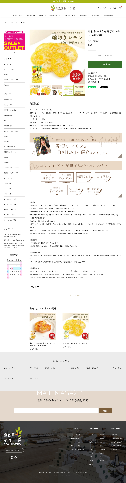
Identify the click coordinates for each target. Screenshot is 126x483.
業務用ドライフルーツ (11, 80)
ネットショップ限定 (10, 220)
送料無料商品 (8, 126)
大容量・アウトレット (77, 449)
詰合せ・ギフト (55, 15)
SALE (5, 120)
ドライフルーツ (18, 15)
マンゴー (102, 453)
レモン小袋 (7, 194)
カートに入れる (105, 64)
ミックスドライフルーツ (11, 167)
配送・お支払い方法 (45, 472)
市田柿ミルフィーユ (10, 152)
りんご (91, 438)
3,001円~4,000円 (116, 446)
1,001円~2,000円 (116, 438)
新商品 (6, 157)
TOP (5, 22)
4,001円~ (114, 449)
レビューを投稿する (76, 295)
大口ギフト (42, 15)
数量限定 (6, 141)
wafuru (6, 74)
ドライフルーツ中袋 (10, 204)
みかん (91, 446)
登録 (105, 410)
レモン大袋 (7, 183)
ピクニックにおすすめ (11, 131)
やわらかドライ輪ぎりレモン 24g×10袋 (75, 343)
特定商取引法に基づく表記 (97, 76)
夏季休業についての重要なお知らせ (14, 240)
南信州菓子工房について (13, 450)
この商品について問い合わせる (99, 79)
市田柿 (91, 460)
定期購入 (6, 162)
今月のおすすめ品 (9, 146)
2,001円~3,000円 (116, 442)
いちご (91, 453)
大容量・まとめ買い (69, 15)
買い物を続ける (93, 82)
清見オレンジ (93, 442)
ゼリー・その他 (9, 69)
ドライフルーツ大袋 (10, 199)
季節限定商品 (31, 15)
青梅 (90, 449)
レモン (23, 22)
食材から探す (96, 15)
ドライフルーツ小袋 (10, 209)
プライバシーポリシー (80, 472)
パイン (102, 457)
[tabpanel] (14, 40)
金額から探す (108, 15)
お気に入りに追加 (103, 55)
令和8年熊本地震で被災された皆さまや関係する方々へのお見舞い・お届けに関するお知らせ (14, 245)
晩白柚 (102, 438)
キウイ (91, 457)
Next (81, 57)
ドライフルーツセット (11, 215)
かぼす (102, 442)
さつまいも (103, 446)
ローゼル (102, 449)
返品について (93, 73)
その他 (102, 460)
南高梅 (102, 435)
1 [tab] (14, 52)
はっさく (92, 464)
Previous (32, 57)
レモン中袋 (7, 188)
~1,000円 (114, 435)
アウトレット (84, 15)
